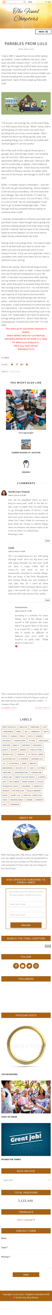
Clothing (41, 768)
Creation (23, 727)
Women (29, 800)
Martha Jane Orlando (19, 491)
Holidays (7, 741)
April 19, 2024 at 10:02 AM (17, 495)
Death (5, 750)
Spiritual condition (32, 795)
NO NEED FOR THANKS (11, 1159)
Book (5, 736)
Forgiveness (8, 732)
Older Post (42, 708)
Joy (4, 763)
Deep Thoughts (9, 727)
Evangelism (36, 772)
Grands (23, 750)
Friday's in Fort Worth (25, 777)
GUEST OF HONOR (9, 1117)
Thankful (21, 754)
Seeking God (8, 754)
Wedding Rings (17, 800)
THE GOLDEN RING (9, 1074)
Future (32, 741)
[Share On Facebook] (17, 364)
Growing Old (37, 759)
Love (44, 727)
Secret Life (15, 795)
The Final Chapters (26, 15)
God (4, 782)
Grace (19, 732)
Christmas (34, 727)
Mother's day (18, 791)
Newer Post (10, 708)
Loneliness (43, 741)
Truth (46, 732)
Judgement (26, 786)
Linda (11, 547)
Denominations (21, 772)
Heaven (39, 736)
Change (13, 736)
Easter (14, 750)
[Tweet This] (12, 364)
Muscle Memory (34, 791)
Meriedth (38, 786)
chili (5, 804)
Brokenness (8, 768)
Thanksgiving (20, 741)
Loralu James (18, 1294)
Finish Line (7, 777)
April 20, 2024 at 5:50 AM (16, 551)
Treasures (15, 371)
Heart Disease (28, 782)
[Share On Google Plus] (22, 364)
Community (35, 732)
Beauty (16, 745)
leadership (14, 804)
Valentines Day (9, 759)
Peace (22, 736)
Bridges (33, 763)
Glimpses (42, 777)
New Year (6, 745)
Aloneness (23, 759)
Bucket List (21, 768)
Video (5, 800)
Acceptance (14, 763)
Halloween (14, 782)
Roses (5, 795)
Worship (39, 800)
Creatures (7, 772)
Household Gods (10, 786)
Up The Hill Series (36, 754)
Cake (31, 768)
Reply (47, 541)
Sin (26, 732)
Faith (30, 736)
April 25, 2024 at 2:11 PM (23, 611)
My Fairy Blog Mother (29, 1297)
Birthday (26, 745)
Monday (6, 791)
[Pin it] (27, 364)
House (40, 782)
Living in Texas (35, 750)
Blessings (37, 745)
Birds (24, 763)
